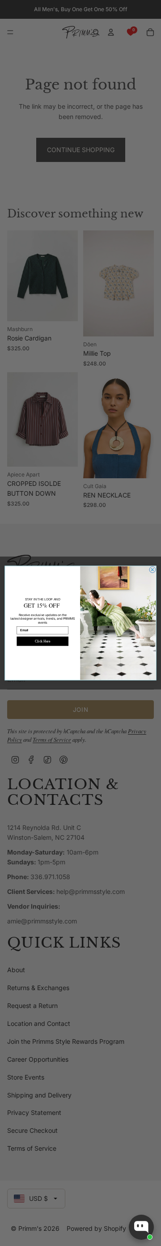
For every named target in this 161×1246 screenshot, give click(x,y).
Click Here (42, 641)
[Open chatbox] (141, 1227)
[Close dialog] (152, 569)
